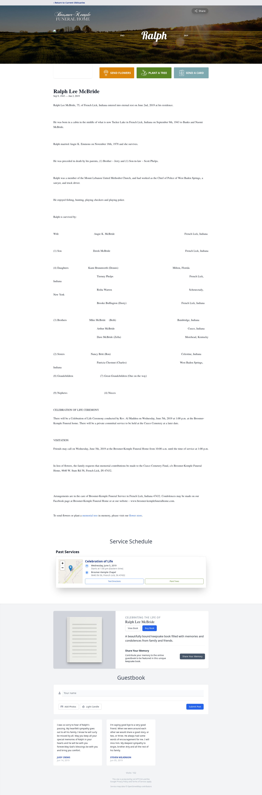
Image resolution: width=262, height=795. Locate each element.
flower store (135, 515)
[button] (70, 568)
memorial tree (90, 515)
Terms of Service (139, 781)
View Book (133, 628)
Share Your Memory (192, 656)
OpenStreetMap (134, 786)
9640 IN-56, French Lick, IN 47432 (108, 575)
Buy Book (149, 628)
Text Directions (114, 581)
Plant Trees (174, 581)
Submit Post (195, 706)
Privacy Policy (122, 781)
